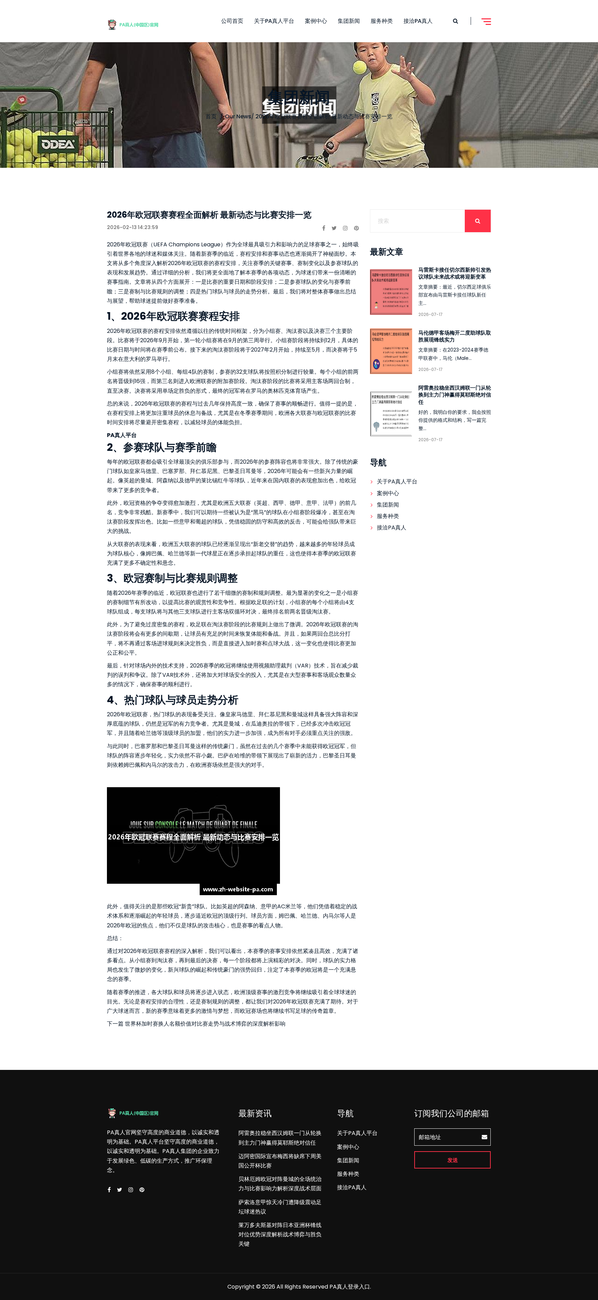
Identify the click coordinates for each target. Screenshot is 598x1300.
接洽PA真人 (418, 21)
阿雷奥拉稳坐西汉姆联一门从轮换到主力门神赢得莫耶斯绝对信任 (454, 394)
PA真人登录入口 (349, 1287)
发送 (452, 1160)
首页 (211, 116)
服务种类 (382, 21)
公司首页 (232, 21)
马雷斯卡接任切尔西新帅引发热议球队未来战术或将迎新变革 (454, 273)
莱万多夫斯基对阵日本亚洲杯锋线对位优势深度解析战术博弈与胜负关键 (279, 1234)
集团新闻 (349, 21)
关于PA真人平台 (274, 21)
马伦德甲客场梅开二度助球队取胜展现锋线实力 (454, 336)
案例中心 (316, 21)
